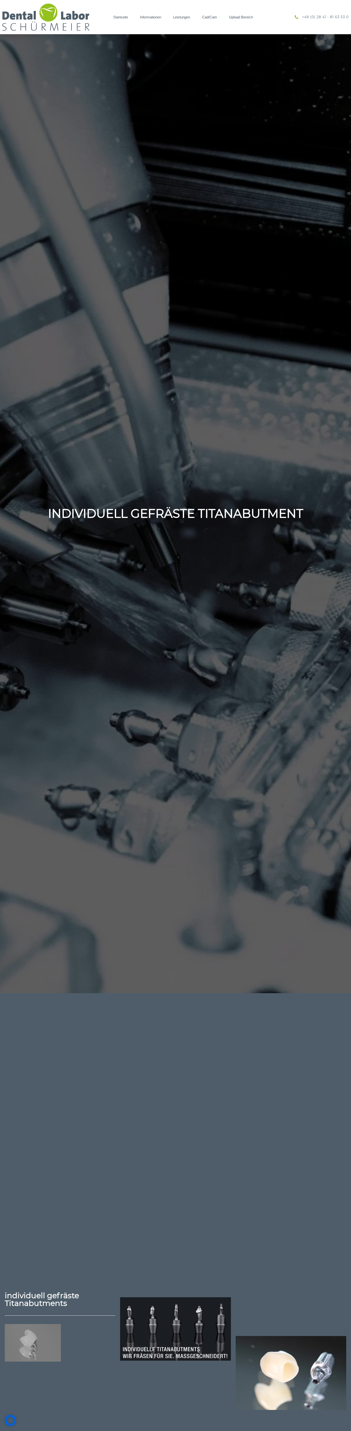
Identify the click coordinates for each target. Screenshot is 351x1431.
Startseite (120, 17)
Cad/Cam (209, 17)
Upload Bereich (241, 17)
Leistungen (181, 17)
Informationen (150, 17)
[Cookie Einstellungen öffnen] (10, 1425)
